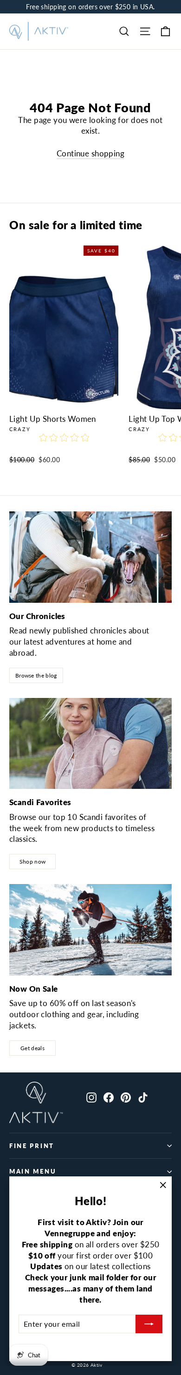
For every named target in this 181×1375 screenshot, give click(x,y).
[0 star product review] (64, 443)
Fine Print (31, 1145)
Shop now (32, 861)
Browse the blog (36, 675)
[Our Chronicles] (90, 557)
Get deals (32, 1048)
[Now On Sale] (90, 929)
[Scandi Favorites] (90, 743)
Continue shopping (90, 153)
